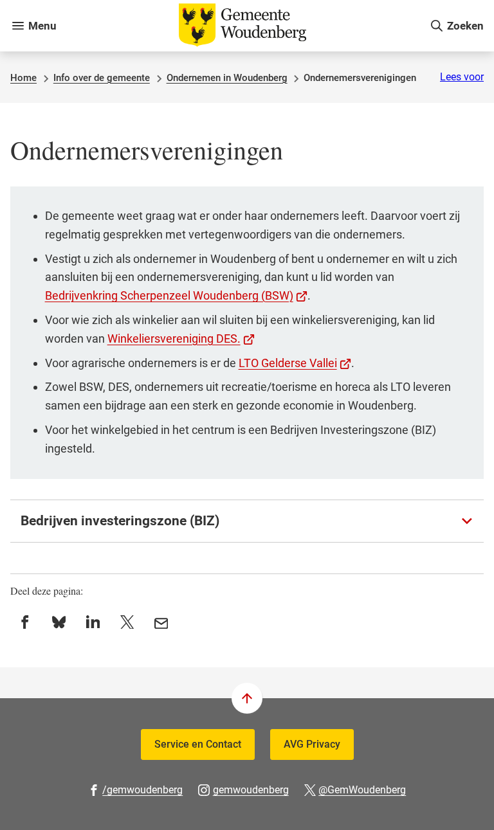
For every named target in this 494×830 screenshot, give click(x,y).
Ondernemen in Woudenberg (227, 78)
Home (23, 78)
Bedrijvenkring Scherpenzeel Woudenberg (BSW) (176, 295)
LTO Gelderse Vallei (295, 363)
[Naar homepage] (243, 25)
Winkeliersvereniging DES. (181, 338)
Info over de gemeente (101, 78)
